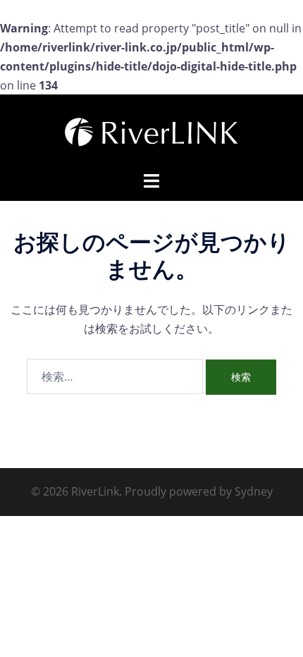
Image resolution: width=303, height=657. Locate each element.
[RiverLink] (151, 131)
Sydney (254, 491)
